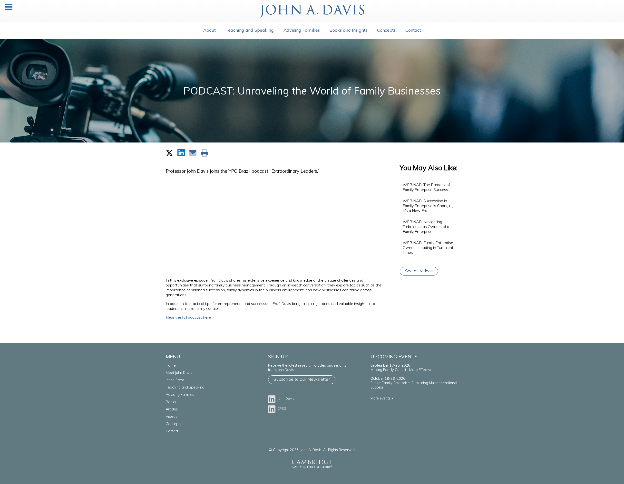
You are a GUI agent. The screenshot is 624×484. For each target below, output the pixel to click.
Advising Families (301, 30)
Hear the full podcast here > (190, 317)
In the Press (175, 380)
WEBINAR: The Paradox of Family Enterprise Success (426, 187)
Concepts (173, 424)
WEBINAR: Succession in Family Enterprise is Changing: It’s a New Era (428, 205)
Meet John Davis (179, 372)
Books (171, 402)
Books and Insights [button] (348, 30)
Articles (172, 409)
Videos (171, 416)
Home (171, 365)
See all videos (419, 271)
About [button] (209, 30)
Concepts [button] (386, 30)
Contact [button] (413, 30)
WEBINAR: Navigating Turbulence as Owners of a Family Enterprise (426, 226)
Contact (172, 431)
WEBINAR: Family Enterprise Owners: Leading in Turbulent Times (428, 247)
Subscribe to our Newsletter (301, 379)
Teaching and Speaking (249, 30)
